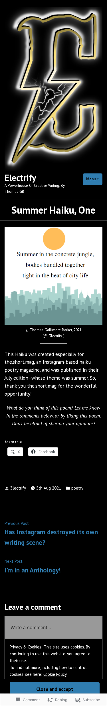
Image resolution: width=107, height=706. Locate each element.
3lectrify (18, 488)
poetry (77, 488)
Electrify (20, 177)
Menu (94, 179)
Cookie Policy (55, 674)
